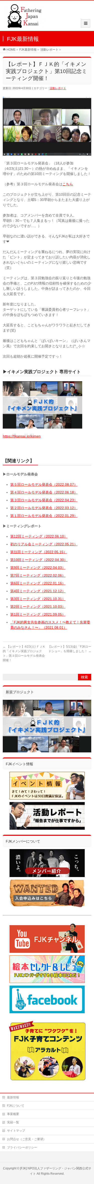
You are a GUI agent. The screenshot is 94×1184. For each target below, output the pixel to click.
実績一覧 (13, 1122)
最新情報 (13, 1097)
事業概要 (13, 1114)
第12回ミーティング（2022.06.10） (38, 536)
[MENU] (85, 23)
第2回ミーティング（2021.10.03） (37, 607)
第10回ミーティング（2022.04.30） (38, 560)
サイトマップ (16, 1130)
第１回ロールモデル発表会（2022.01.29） (43, 516)
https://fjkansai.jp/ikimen (22, 436)
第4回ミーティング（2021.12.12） (37, 591)
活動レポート (58, 88)
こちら (67, 184)
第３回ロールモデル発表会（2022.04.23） (43, 500)
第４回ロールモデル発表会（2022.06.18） (43, 492)
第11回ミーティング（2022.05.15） (38, 552)
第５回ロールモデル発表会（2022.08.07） (43, 484)
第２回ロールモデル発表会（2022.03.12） (43, 508)
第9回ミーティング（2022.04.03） (37, 568)
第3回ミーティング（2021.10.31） (37, 599)
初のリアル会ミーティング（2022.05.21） (43, 544)
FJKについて (15, 1105)
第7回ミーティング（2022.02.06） (37, 575)
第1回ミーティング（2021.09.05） (37, 614)
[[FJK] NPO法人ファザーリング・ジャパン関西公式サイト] (24, 25)
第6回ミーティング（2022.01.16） (37, 583)
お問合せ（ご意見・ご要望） (26, 1139)
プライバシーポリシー (22, 1147)
